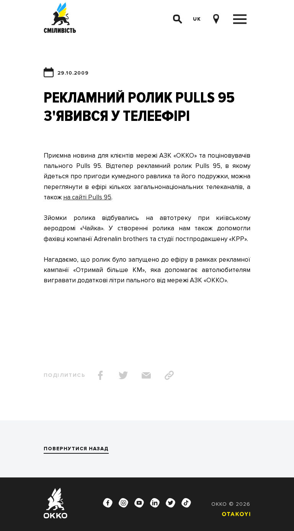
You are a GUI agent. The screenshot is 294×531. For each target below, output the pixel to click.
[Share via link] (169, 375)
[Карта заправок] (215, 19)
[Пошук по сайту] (177, 19)
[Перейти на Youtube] (139, 503)
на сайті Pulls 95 (87, 197)
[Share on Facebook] (100, 375)
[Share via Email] (146, 375)
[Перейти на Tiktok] (186, 503)
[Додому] (60, 19)
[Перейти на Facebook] (108, 503)
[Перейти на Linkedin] (155, 503)
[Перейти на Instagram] (124, 503)
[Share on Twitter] (123, 375)
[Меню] (240, 19)
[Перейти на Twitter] (171, 503)
